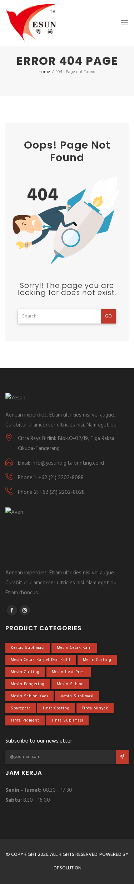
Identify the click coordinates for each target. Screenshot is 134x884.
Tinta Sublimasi (67, 720)
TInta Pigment (25, 720)
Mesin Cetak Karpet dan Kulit (41, 660)
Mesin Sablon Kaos (29, 696)
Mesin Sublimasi (77, 696)
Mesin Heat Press (68, 672)
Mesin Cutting (25, 672)
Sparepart (20, 708)
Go (108, 316)
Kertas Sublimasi (28, 648)
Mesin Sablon (70, 684)
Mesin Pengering (28, 684)
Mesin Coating (97, 660)
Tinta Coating (56, 708)
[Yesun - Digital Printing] (31, 23)
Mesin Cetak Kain (74, 648)
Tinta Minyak (95, 708)
